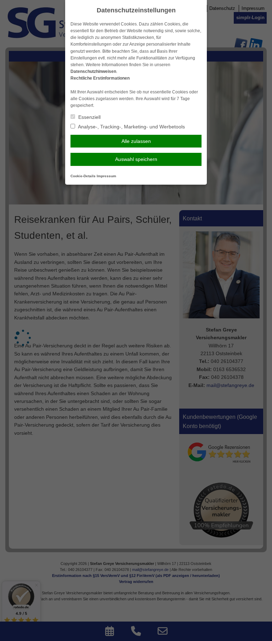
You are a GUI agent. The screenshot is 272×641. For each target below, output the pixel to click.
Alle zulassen (136, 141)
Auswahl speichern (136, 159)
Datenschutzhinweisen (93, 71)
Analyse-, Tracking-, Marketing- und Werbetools (131, 126)
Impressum (106, 176)
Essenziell (89, 117)
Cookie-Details (83, 176)
